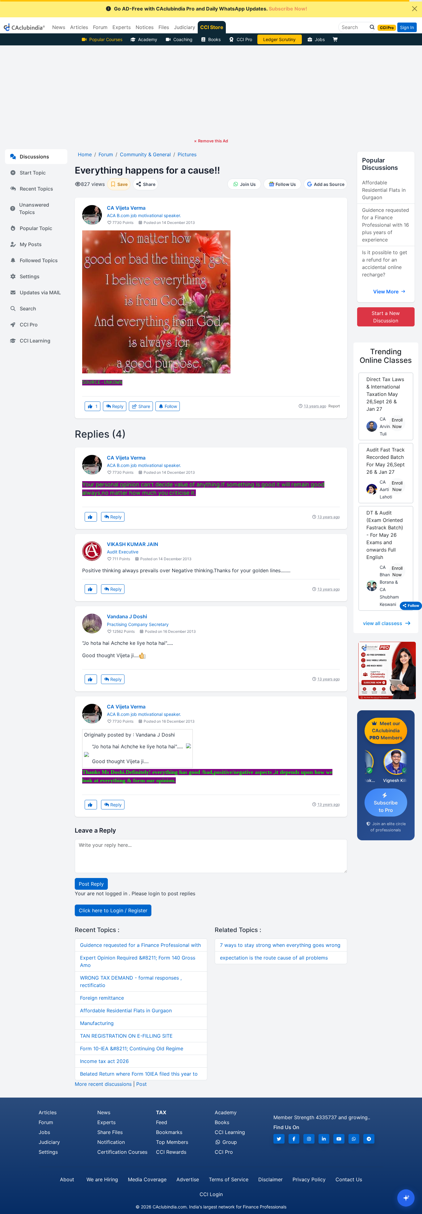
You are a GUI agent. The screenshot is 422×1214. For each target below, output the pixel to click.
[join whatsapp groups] (354, 1139)
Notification (111, 1142)
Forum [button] (100, 27)
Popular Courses (105, 39)
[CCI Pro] (386, 670)
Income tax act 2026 (104, 1061)
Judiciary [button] (184, 27)
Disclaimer (270, 1179)
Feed (161, 1122)
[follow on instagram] (308, 1139)
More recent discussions (103, 1084)
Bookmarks (169, 1132)
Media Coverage (147, 1179)
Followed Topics (39, 260)
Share (143, 406)
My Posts (31, 244)
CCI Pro (244, 39)
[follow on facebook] (294, 1139)
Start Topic (33, 173)
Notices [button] (145, 27)
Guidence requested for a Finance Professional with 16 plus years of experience (385, 225)
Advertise (187, 1179)
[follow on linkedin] (324, 1139)
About (67, 1179)
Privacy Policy (309, 1179)
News (103, 1112)
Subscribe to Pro (386, 806)
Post (141, 1084)
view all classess (382, 623)
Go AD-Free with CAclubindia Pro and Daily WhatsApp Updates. (210, 9)
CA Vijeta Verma (126, 208)
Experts (106, 1122)
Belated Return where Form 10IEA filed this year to (139, 1074)
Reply (117, 406)
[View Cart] (337, 39)
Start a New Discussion (386, 317)
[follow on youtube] (338, 1139)
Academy (147, 39)
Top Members (172, 1142)
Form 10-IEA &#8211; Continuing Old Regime (131, 1048)
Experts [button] (121, 27)
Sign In (407, 27)
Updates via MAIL (40, 292)
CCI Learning (35, 341)
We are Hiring (102, 1179)
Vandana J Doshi (127, 616)
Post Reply (91, 884)
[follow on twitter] (279, 1139)
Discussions (34, 156)
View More (386, 291)
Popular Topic (36, 228)
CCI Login (211, 1194)
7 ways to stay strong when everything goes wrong (280, 945)
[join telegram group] (368, 1139)
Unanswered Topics (34, 208)
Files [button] (163, 27)
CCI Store (211, 27)
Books (214, 39)
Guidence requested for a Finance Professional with (140, 945)
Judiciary (49, 1142)
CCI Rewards (171, 1152)
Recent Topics (36, 189)
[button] (370, 27)
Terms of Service (228, 1179)
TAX (161, 1112)
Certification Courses (122, 1152)
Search (28, 308)
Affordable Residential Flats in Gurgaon (126, 1010)
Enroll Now (397, 423)
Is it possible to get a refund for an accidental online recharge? (384, 263)
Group (229, 1142)
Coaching (182, 39)
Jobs (320, 39)
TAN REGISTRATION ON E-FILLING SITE (126, 1036)
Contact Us (348, 1179)
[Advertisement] (211, 91)
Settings (30, 276)
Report (334, 406)
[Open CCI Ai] (406, 1198)
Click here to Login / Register (113, 910)
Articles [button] (79, 27)
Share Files (110, 1132)
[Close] (414, 8)
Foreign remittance (102, 998)
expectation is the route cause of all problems (274, 958)
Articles (48, 1112)
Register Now (279, 39)
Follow (170, 406)
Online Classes (386, 356)
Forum (46, 1122)
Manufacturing (97, 1023)
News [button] (58, 27)
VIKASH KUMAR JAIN (132, 544)
